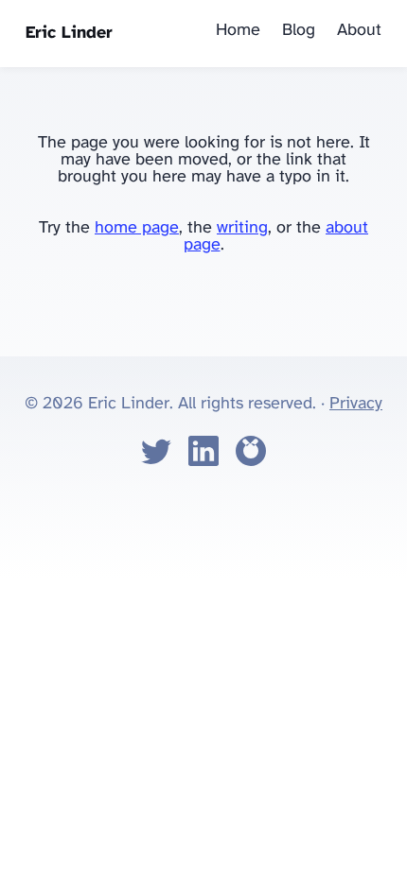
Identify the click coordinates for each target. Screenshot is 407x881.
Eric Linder (69, 34)
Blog (298, 31)
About (359, 31)
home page (137, 228)
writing (242, 228)
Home (238, 31)
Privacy (355, 404)
